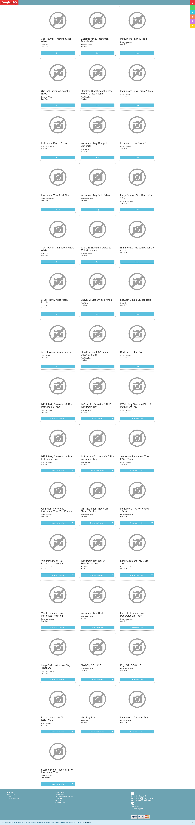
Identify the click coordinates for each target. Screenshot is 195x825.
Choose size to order (57, 418)
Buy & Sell (58, 798)
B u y (58, 53)
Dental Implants (60, 792)
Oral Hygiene (59, 794)
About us (10, 792)
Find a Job (58, 800)
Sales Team (135, 807)
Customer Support (137, 809)
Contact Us (10, 796)
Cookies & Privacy (13, 798)
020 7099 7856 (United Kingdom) (141, 800)
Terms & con (11, 794)
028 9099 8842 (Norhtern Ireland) (142, 798)
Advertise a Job (60, 802)
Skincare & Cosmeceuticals (64, 796)
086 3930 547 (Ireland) (138, 796)
